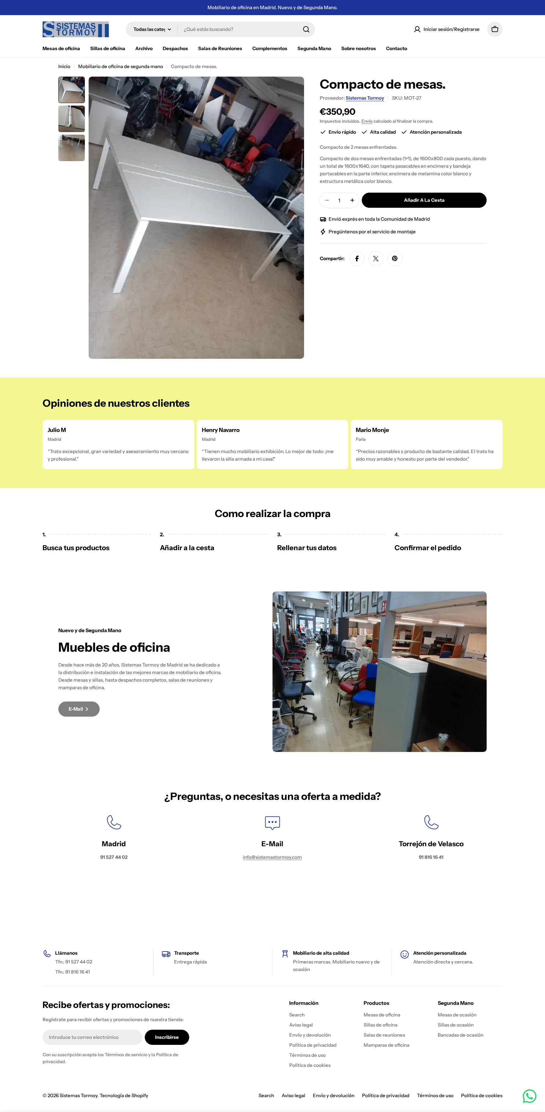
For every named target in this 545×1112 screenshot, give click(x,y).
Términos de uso (435, 1095)
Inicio (64, 66)
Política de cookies (481, 1095)
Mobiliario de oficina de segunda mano (120, 66)
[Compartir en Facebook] (357, 258)
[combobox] (220, 29)
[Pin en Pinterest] (394, 258)
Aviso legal (293, 1095)
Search (266, 1095)
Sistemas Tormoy (365, 98)
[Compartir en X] (376, 258)
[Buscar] (306, 29)
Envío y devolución (334, 1095)
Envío (366, 121)
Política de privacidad (385, 1095)
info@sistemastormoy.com (272, 857)
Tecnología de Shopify (124, 1095)
